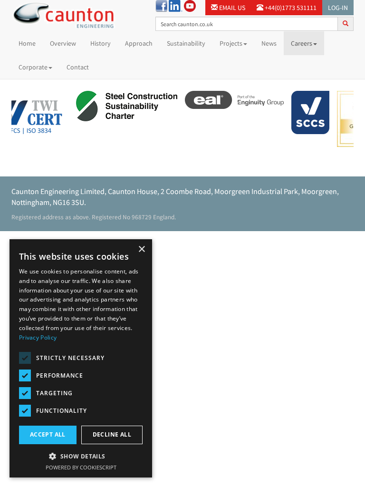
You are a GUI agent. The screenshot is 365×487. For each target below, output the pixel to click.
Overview (63, 43)
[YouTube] (190, 5)
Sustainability (186, 43)
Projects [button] (231, 43)
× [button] (141, 249)
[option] (124, 107)
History (100, 43)
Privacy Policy (38, 337)
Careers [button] (301, 43)
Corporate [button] (33, 67)
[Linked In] (175, 5)
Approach (139, 43)
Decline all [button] (112, 434)
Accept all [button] (48, 434)
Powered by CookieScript (81, 467)
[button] (81, 455)
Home (31, 43)
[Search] (345, 23)
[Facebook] (161, 5)
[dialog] (81, 358)
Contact (78, 67)
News (269, 43)
